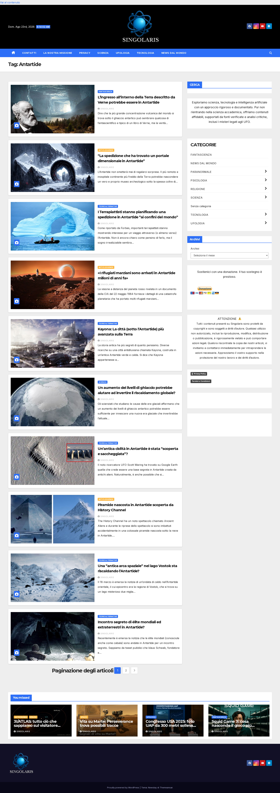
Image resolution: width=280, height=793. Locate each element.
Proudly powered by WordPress (123, 787)
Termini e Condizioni (201, 381)
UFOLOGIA (123, 52)
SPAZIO (33, 717)
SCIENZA (103, 52)
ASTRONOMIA (21, 717)
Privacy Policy (200, 374)
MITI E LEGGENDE (106, 150)
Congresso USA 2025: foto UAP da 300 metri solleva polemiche (170, 725)
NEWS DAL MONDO (174, 52)
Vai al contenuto (10, 2)
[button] (270, 53)
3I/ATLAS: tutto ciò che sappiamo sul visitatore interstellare (36, 725)
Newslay (152, 787)
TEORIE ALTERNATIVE (108, 206)
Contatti (29, 52)
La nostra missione (57, 52)
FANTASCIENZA (105, 92)
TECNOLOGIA (145, 52)
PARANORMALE (201, 171)
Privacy (84, 52)
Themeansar (166, 787)
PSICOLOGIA (199, 180)
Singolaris (107, 108)
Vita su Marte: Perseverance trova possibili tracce (106, 723)
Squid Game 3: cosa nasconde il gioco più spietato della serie (232, 725)
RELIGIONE (198, 189)
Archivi (195, 248)
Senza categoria (201, 206)
